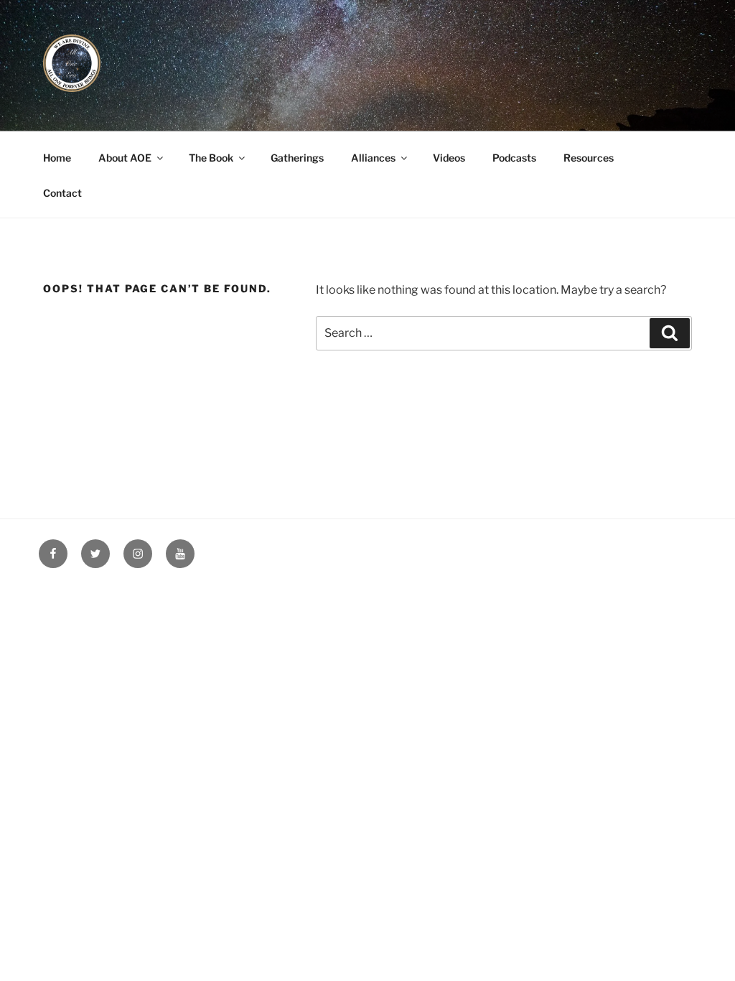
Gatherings (297, 158)
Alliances (373, 158)
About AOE (124, 158)
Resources (588, 158)
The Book (211, 158)
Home (57, 158)
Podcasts (514, 158)
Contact (62, 193)
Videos (449, 158)
